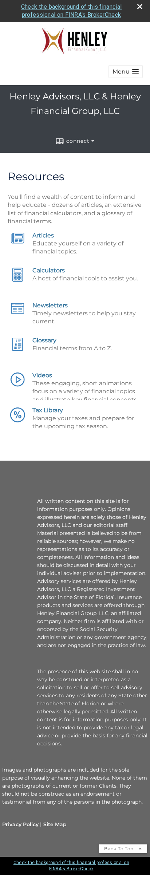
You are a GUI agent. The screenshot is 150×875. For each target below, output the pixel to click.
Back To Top (119, 848)
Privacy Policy (20, 824)
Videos (42, 375)
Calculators (48, 270)
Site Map (55, 824)
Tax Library (47, 410)
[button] (125, 71)
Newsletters (50, 305)
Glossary (44, 340)
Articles (43, 235)
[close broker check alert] (140, 6)
